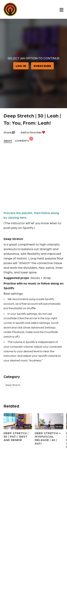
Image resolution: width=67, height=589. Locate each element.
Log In (21, 65)
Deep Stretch (13, 384)
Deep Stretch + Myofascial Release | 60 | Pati (48, 438)
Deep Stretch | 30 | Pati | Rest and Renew (16, 436)
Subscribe (42, 65)
